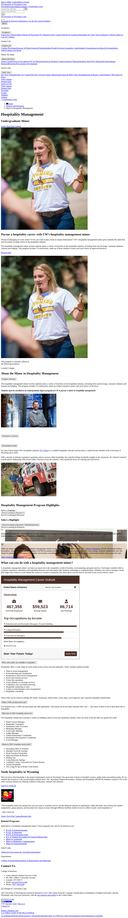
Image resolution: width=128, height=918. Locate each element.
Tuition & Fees (7, 852)
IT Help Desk (77, 75)
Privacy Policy (64, 916)
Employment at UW (50, 916)
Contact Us (5, 906)
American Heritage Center (53, 61)
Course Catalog (55, 35)
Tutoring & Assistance (70, 35)
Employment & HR (64, 75)
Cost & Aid (32, 21)
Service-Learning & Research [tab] (12, 525)
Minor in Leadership (14, 839)
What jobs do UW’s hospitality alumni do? (17, 713)
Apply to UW (6, 84)
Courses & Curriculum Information (26, 852)
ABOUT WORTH (8, 786)
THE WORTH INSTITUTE (12, 557)
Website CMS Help (111, 75)
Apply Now (5, 126)
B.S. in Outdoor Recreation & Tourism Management (26, 837)
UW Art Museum (36, 61)
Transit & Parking (38, 48)
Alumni (24, 6)
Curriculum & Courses (10, 436)
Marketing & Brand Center (93, 75)
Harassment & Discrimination (81, 916)
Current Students (43, 21)
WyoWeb (4, 6)
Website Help (17, 916)
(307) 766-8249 (18, 884)
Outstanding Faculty (9, 446)
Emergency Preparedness (32, 916)
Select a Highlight (8, 510)
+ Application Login (35, 6)
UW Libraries (43, 35)
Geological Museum (71, 61)
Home (10, 104)
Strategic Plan (84, 61)
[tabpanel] (64, 534)
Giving (11, 6)
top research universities (46, 895)
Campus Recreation (8, 48)
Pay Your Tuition (7, 75)
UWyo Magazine (97, 61)
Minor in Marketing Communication (20, 841)
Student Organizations (87, 48)
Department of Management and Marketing (34, 861)
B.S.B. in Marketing (14, 832)
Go (3, 14)
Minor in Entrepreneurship (16, 844)
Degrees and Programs (15, 106)
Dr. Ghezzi (44, 450)
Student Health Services (54, 48)
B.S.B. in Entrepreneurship (16, 830)
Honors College (108, 35)
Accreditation (6, 916)
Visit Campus (6, 79)
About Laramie (7, 61)
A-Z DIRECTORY (9, 913)
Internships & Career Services (90, 35)
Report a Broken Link (9, 911)
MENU (4, 24)
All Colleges (9, 37)
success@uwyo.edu (19, 882)
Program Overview (8, 379)
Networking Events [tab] (32, 525)
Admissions (23, 21)
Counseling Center (71, 48)
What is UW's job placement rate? (14, 702)
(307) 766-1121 (19, 904)
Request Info (6, 81)
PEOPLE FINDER (26, 913)
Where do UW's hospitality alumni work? (16, 744)
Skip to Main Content (9, 2)
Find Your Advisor (37, 75)
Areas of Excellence (21, 61)
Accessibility (98, 916)
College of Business (92, 549)
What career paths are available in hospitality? (19, 662)
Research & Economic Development (22, 64)
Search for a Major (8, 35)
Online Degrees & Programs (27, 35)
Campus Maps (50, 75)
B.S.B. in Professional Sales (17, 835)
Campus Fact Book (13, 50)
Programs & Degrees (9, 21)
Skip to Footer (23, 2)
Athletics (17, 6)
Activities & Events (104, 48)
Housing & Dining (23, 48)
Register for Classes (22, 75)
